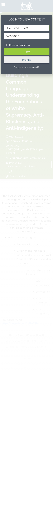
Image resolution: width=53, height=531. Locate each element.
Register (26, 60)
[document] (26, 265)
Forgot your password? (26, 67)
